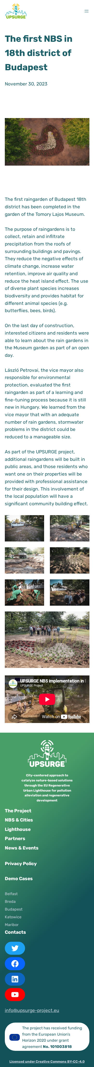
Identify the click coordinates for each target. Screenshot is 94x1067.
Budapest (13, 909)
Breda (10, 901)
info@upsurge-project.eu (32, 1010)
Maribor (12, 924)
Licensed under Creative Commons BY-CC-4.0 (47, 1061)
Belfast (11, 894)
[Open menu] (86, 11)
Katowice (13, 917)
